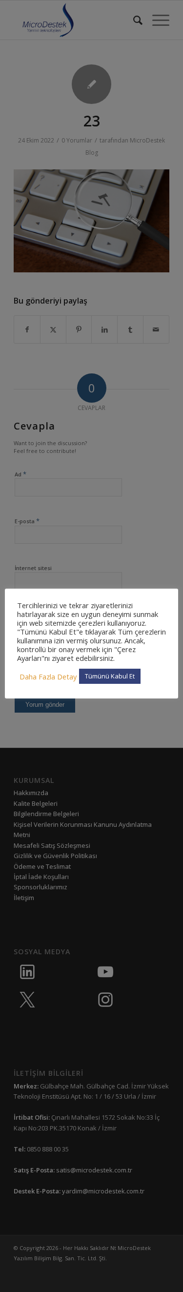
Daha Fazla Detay (48, 676)
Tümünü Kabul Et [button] (110, 676)
